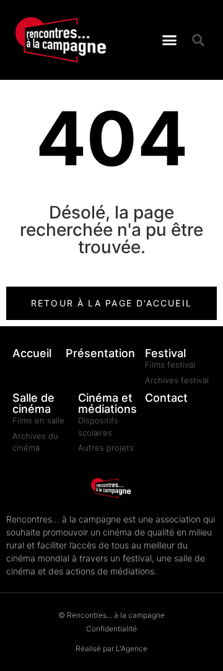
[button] (169, 40)
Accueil (31, 353)
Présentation (100, 353)
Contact (166, 397)
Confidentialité (111, 628)
